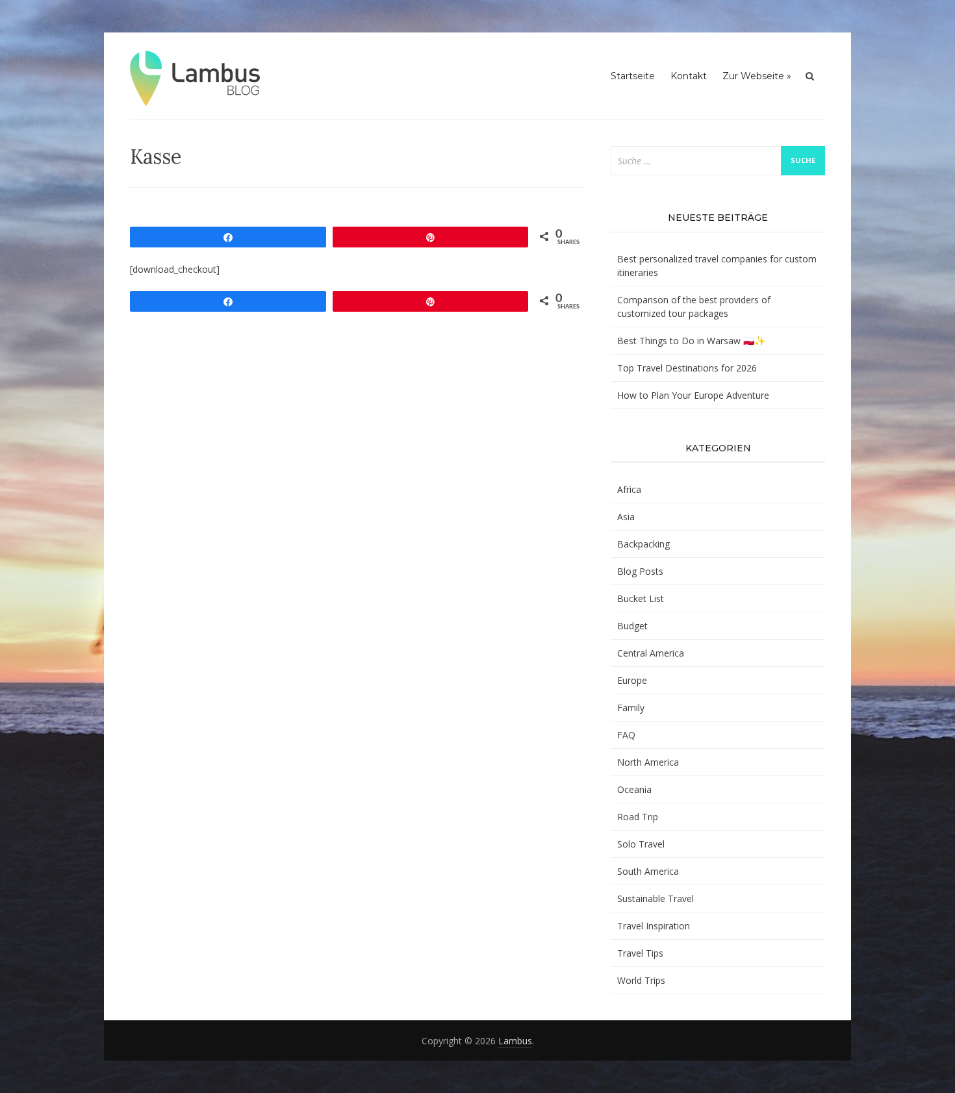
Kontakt (688, 76)
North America (648, 762)
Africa (629, 489)
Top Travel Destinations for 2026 (687, 368)
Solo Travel (641, 844)
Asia (626, 516)
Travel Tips (640, 953)
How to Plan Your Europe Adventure (693, 395)
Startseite (633, 76)
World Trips (641, 980)
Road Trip (637, 816)
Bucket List (640, 598)
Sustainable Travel (655, 898)
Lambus (515, 1041)
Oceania (634, 789)
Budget (632, 626)
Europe (632, 680)
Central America (650, 653)
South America (648, 871)
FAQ (626, 735)
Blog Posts (640, 571)
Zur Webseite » (756, 76)
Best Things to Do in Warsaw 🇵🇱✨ (691, 340)
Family (630, 707)
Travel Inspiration (653, 926)
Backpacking (643, 544)
